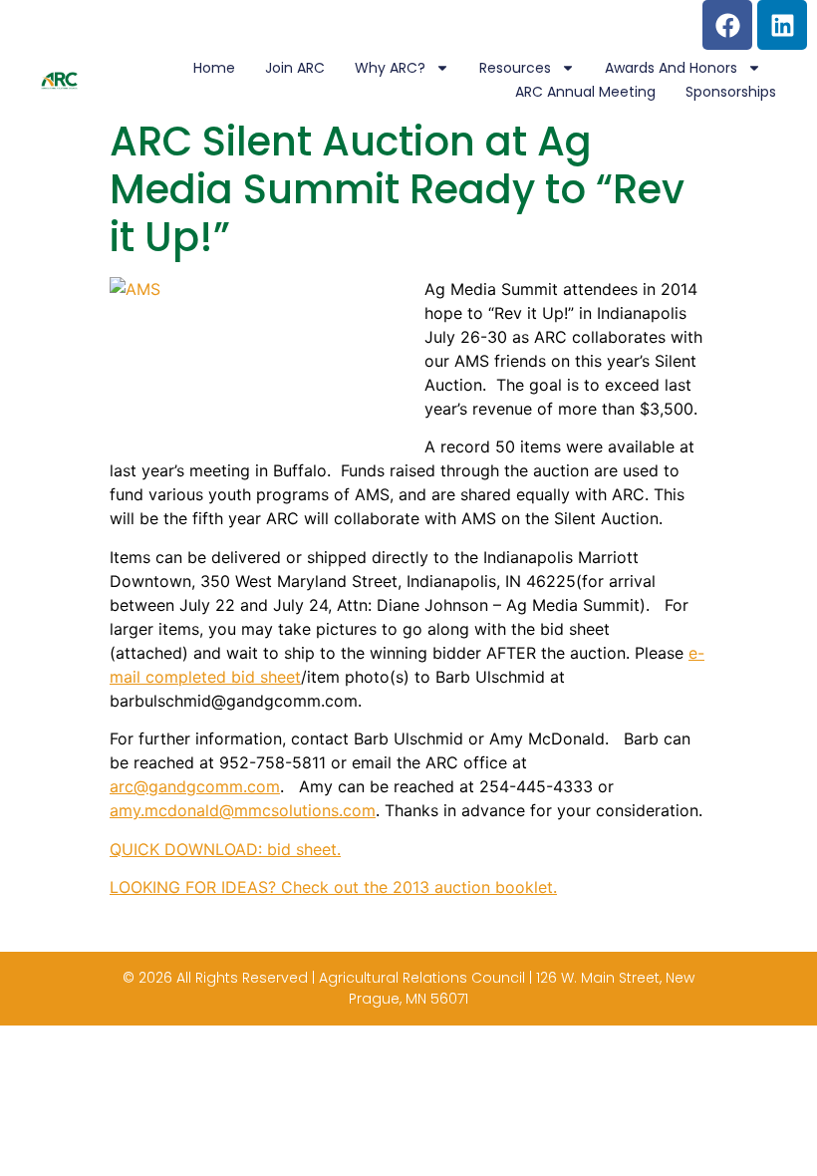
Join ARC (295, 68)
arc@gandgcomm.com (195, 786)
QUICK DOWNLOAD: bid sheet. (225, 849)
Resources (515, 68)
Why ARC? (390, 68)
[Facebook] (727, 25)
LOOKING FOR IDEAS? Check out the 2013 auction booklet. (333, 887)
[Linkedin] (782, 25)
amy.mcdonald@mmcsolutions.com (243, 810)
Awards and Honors (671, 68)
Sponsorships (730, 92)
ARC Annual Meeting (585, 92)
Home (214, 68)
